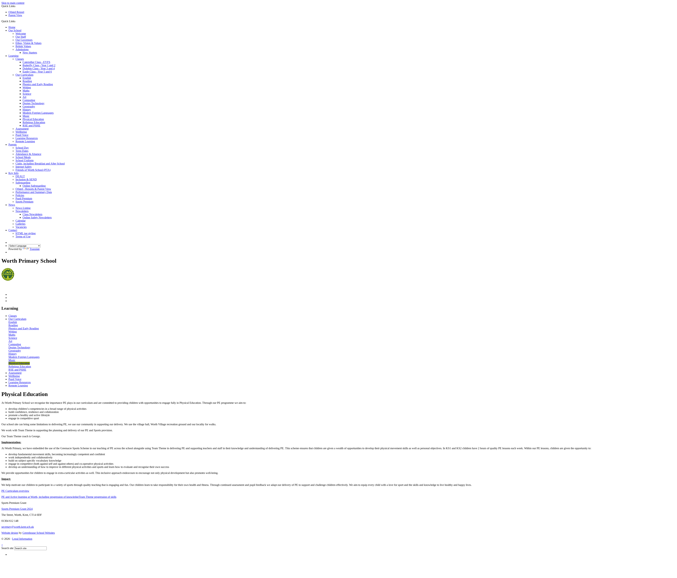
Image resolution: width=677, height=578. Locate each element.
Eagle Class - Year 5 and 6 (37, 71)
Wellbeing (21, 131)
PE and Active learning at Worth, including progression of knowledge (40, 496)
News (11, 204)
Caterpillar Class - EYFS (36, 62)
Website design (9, 532)
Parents (12, 144)
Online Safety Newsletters (37, 217)
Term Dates (22, 150)
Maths (26, 90)
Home (11, 27)
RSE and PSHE (31, 125)
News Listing (23, 207)
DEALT (20, 176)
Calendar (21, 220)
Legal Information (22, 538)
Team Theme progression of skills (97, 496)
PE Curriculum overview (15, 490)
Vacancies (21, 226)
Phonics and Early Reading (38, 84)
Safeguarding (23, 182)
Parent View (15, 15)
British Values (23, 46)
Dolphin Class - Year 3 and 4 (39, 68)
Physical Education (33, 119)
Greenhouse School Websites (38, 532)
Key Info (13, 173)
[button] (16, 21)
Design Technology (33, 103)
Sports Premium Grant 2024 (17, 508)
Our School (14, 30)
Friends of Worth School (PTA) (33, 169)
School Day (22, 147)
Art (24, 96)
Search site (7, 548)
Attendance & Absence (28, 154)
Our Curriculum (24, 74)
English (27, 77)
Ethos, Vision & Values (28, 43)
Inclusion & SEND (26, 179)
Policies (20, 195)
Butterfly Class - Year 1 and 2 (39, 65)
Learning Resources (27, 138)
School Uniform (24, 160)
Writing (27, 87)
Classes (20, 58)
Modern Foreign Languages (38, 112)
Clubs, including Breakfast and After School (40, 163)
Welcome (21, 33)
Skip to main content (12, 2)
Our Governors (24, 39)
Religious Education (34, 122)
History (27, 109)
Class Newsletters (32, 214)
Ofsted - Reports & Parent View (33, 188)
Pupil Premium (24, 198)
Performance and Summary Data (34, 192)
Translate (35, 249)
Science (27, 93)
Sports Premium (24, 201)
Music (26, 116)
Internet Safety (24, 166)
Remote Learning (25, 141)
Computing (29, 100)
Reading (27, 81)
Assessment (22, 128)
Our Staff (21, 36)
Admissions (22, 49)
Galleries (20, 223)
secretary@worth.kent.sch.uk (17, 526)
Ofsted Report (16, 12)
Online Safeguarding (34, 185)
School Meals (23, 157)
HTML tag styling (26, 233)
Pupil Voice (22, 135)
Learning (13, 55)
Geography (29, 106)
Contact (12, 230)
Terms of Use (23, 236)
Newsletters (22, 211)
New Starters (30, 52)
